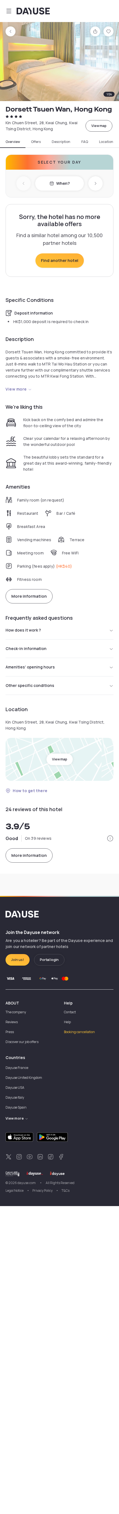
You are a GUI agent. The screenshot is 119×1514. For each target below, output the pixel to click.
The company (16, 1012)
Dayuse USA (15, 1087)
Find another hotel (59, 260)
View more (16, 389)
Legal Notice (15, 1190)
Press (10, 1032)
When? (63, 183)
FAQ (84, 142)
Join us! (17, 959)
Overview (13, 142)
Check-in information (26, 648)
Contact (70, 1012)
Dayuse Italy (15, 1097)
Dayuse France (17, 1067)
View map (99, 125)
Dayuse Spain (16, 1107)
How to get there (30, 790)
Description (61, 142)
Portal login (49, 959)
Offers (36, 142)
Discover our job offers (22, 1041)
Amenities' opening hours (30, 667)
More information (29, 596)
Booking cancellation (79, 1032)
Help (67, 1022)
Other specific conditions (30, 685)
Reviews (12, 1022)
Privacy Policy (42, 1190)
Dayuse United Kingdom (24, 1077)
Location (106, 142)
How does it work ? (23, 630)
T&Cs (65, 1190)
